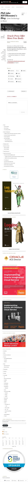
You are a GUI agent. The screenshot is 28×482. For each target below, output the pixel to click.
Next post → (24, 91)
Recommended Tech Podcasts (9, 166)
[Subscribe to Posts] (2, 431)
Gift (25, 2)
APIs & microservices (7, 378)
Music (9, 9)
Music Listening (6, 147)
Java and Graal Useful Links (8, 161)
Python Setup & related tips (8, 164)
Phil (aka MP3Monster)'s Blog (9, 16)
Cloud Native (6, 383)
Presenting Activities (7, 129)
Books (17, 41)
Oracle (5, 402)
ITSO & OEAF (7, 407)
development (6, 386)
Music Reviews (6, 367)
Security (4, 373)
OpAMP (6, 396)
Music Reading (6, 149)
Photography (5, 369)
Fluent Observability (7, 391)
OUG (6, 412)
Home (2, 7)
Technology (5, 375)
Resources (3, 9)
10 (6, 441)
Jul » (15, 446)
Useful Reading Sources (9, 141)
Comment (23, 112)
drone (5, 389)
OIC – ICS (6, 409)
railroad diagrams (7, 414)
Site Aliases (7, 7)
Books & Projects (20, 7)
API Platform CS (7, 404)
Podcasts (4, 371)
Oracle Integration (7, 136)
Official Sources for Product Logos (9, 163)
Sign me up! (5, 425)
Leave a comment (25, 42)
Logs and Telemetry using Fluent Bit (9, 135)
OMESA (5, 401)
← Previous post (11, 91)
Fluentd (6, 394)
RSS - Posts (5, 431)
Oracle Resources (6, 151)
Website (5, 361)
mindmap (5, 399)
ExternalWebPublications (8, 358)
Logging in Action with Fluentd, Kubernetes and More (12, 133)
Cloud (5, 381)
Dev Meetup (6, 384)
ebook (3, 51)
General (8, 42)
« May (13, 446)
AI (4, 376)
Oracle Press (3, 59)
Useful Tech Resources (7, 153)
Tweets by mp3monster (6, 477)
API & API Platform (7, 138)
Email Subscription (7, 419)
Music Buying (6, 128)
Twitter (5, 476)
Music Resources (7, 365)
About (13, 7)
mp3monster (13, 41)
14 (19, 441)
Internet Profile (6, 126)
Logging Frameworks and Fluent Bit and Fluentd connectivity (14, 156)
